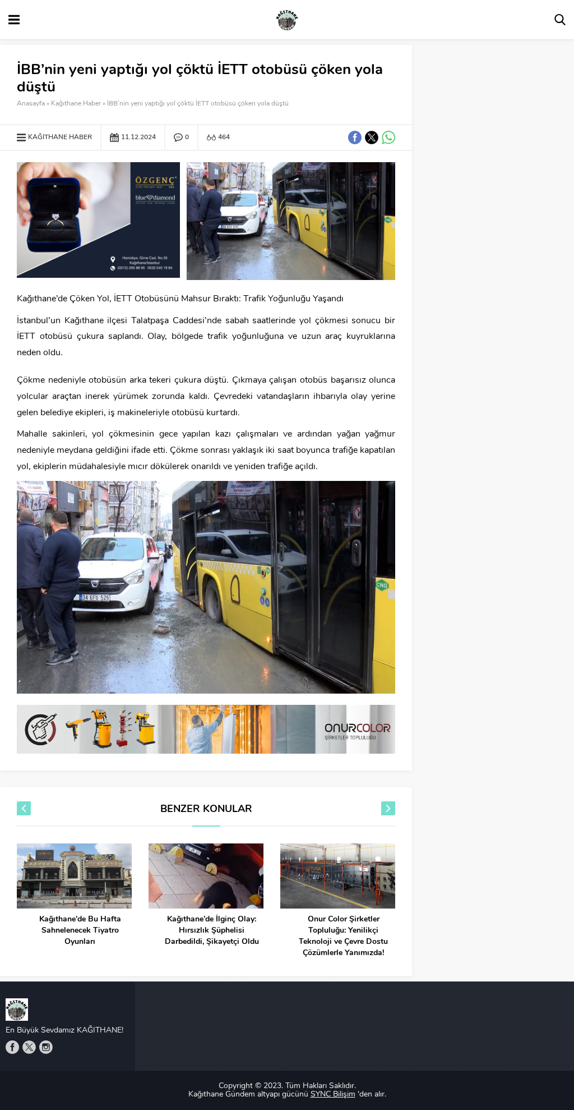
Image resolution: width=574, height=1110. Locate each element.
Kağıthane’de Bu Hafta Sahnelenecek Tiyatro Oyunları (80, 930)
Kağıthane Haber (76, 103)
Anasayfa (31, 103)
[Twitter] (29, 1047)
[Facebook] (12, 1047)
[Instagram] (46, 1047)
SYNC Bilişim (333, 1094)
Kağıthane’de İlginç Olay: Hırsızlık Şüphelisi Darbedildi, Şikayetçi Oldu (212, 930)
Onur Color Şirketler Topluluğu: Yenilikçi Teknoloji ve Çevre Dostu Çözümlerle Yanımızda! (343, 936)
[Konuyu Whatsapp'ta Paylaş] (388, 137)
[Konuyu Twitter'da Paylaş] (371, 137)
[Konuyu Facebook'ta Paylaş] (355, 137)
